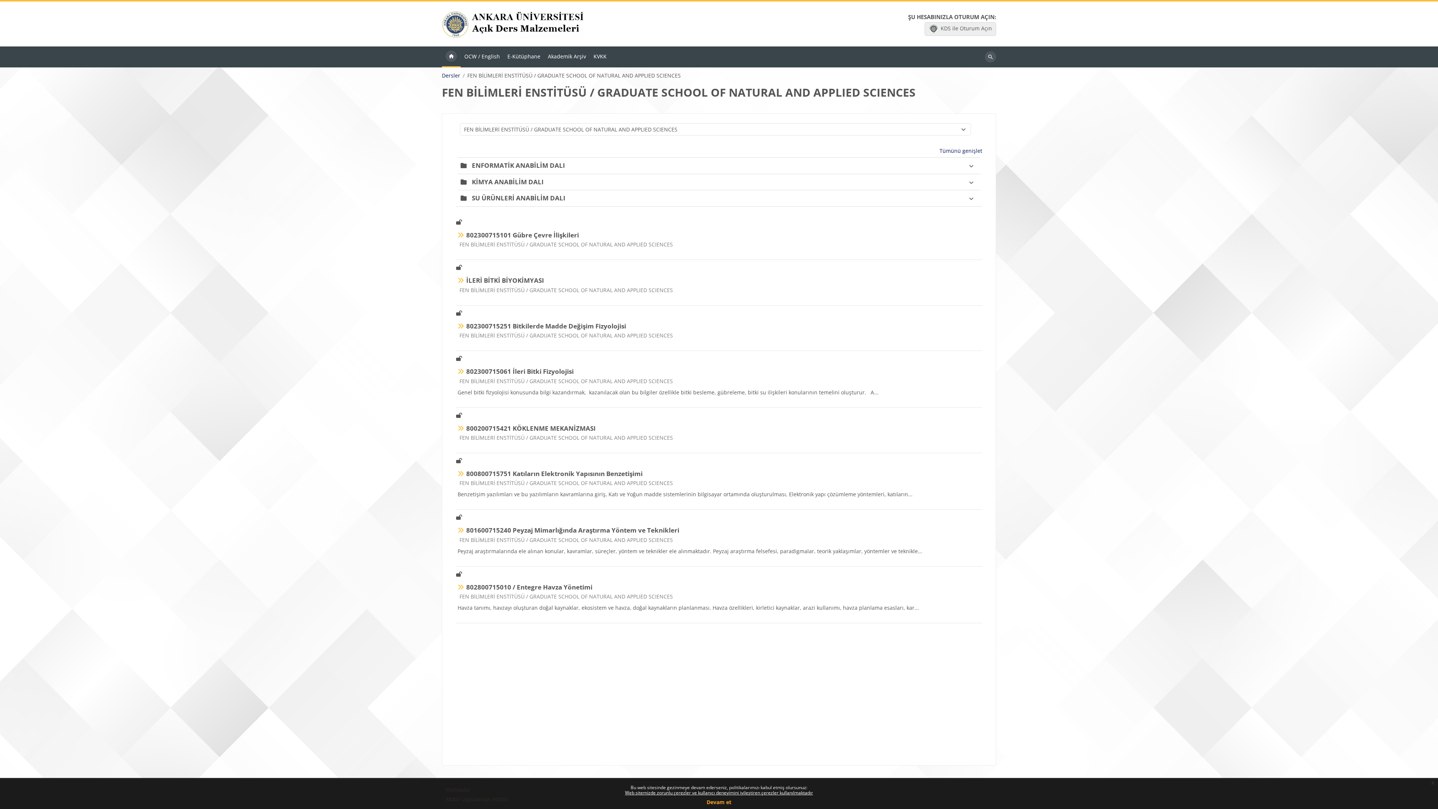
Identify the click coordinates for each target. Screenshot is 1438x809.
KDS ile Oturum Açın (966, 28)
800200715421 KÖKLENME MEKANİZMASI (531, 428)
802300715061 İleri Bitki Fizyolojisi (520, 371)
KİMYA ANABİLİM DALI (508, 182)
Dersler (451, 75)
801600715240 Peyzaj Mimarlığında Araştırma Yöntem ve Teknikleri (572, 530)
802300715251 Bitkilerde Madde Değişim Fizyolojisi (546, 326)
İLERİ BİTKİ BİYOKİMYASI (505, 280)
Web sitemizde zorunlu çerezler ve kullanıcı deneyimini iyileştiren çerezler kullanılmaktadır (719, 793)
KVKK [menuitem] (600, 56)
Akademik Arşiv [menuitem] (567, 56)
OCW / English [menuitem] (482, 56)
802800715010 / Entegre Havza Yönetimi (529, 587)
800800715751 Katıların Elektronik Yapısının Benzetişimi (554, 473)
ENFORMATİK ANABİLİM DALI (518, 165)
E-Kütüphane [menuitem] (523, 56)
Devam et (719, 802)
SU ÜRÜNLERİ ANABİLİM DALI (518, 198)
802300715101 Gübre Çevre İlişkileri (522, 235)
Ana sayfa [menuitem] (451, 56)
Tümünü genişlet (961, 150)
